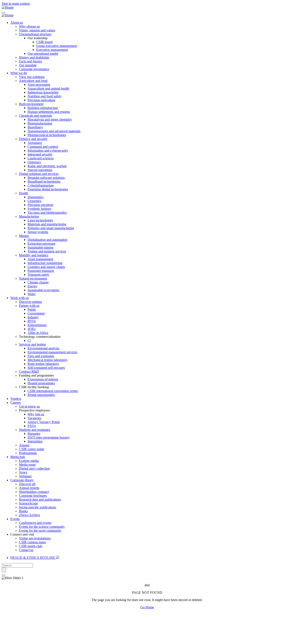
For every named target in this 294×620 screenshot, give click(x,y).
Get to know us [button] (29, 406)
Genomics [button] (34, 201)
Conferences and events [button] (35, 523)
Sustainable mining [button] (40, 247)
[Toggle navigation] (3, 12)
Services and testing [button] (32, 344)
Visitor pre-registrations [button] (35, 538)
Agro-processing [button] (39, 84)
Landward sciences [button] (41, 158)
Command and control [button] (43, 146)
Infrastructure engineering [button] (45, 263)
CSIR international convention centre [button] (53, 391)
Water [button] (32, 294)
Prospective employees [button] (34, 410)
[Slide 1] (3, 575)
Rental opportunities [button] (41, 395)
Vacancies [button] (34, 418)
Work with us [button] (19, 298)
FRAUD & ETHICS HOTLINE (33, 557)
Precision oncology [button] (41, 205)
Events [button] (15, 519)
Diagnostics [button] (35, 197)
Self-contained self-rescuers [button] (46, 367)
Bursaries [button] (34, 433)
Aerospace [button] (35, 143)
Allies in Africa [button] (38, 333)
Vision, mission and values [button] (37, 30)
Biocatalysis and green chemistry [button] (50, 119)
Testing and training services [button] (47, 251)
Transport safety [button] (38, 274)
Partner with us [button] (29, 305)
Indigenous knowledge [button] (43, 92)
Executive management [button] (52, 49)
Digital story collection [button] (34, 468)
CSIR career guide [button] (31, 449)
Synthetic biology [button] (39, 208)
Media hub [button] (17, 457)
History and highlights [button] (34, 57)
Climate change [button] (38, 282)
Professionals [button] (28, 453)
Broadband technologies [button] (44, 181)
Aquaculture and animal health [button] (48, 88)
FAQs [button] (32, 426)
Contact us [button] (26, 550)
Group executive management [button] (56, 46)
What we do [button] (18, 73)
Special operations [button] (40, 170)
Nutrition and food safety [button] (45, 96)
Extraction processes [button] (41, 243)
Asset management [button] (40, 259)
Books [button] (23, 511)
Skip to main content (16, 3)
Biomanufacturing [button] (40, 123)
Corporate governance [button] (34, 69)
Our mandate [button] (28, 65)
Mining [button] (24, 236)
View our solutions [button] (32, 77)
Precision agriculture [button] (41, 100)
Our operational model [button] (43, 53)
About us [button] (16, 22)
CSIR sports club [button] (30, 546)
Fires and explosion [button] (41, 356)
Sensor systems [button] (38, 232)
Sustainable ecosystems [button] (43, 290)
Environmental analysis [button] (43, 348)
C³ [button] (29, 340)
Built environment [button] (31, 104)
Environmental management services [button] (52, 352)
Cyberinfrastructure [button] (41, 185)
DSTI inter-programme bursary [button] (49, 437)
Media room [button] (27, 464)
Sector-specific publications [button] (37, 507)
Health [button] (23, 193)
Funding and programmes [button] (36, 375)
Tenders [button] (15, 398)
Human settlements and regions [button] (49, 112)
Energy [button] (32, 286)
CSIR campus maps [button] (32, 542)
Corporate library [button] (22, 480)
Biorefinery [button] (35, 127)
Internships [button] (35, 441)
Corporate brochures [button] (33, 495)
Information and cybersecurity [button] (48, 150)
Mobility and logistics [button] (33, 255)
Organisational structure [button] (35, 34)
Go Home (147, 607)
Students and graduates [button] (34, 430)
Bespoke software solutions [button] (46, 177)
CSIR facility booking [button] (34, 387)
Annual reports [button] (29, 488)
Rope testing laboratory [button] (43, 364)
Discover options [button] (30, 302)
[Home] (8, 7)
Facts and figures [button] (30, 61)
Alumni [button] (24, 445)
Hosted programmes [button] (41, 383)
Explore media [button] (29, 461)
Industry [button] (33, 317)
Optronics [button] (34, 162)
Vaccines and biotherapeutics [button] (47, 212)
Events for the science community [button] (42, 526)
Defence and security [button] (33, 139)
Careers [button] (15, 402)
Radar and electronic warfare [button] (47, 166)
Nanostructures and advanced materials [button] (54, 131)
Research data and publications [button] (40, 499)
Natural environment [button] (33, 278)
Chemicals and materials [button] (35, 115)
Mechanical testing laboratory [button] (48, 360)
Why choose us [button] (29, 26)
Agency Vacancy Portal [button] (44, 422)
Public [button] (32, 309)
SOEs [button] (32, 329)
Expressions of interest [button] (43, 379)
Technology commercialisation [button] (39, 336)
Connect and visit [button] (22, 534)
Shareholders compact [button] (34, 492)
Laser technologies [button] (40, 220)
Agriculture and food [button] (33, 81)
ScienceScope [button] (28, 503)
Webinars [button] (25, 476)
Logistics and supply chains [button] (46, 267)
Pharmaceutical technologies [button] (47, 135)
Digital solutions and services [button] (39, 174)
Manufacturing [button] (29, 216)
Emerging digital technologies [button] (48, 189)
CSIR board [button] (44, 42)
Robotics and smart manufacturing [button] (51, 228)
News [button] (23, 472)
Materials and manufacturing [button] (47, 224)
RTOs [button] (32, 321)
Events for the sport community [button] (40, 530)
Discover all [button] (27, 484)
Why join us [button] (36, 414)
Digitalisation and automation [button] (47, 239)
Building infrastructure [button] (43, 108)
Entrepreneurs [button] (37, 325)
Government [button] (36, 313)
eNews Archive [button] (29, 515)
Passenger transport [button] (41, 271)
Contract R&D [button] (29, 371)
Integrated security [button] (40, 154)
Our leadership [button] (38, 38)
